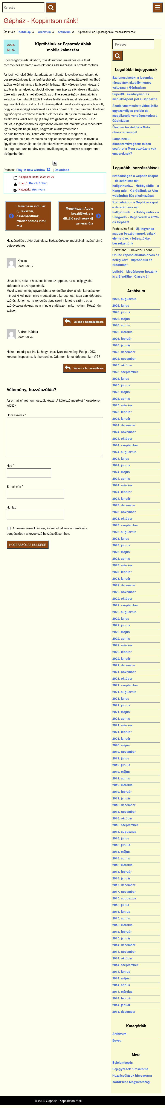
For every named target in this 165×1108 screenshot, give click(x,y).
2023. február (121, 572)
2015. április (121, 918)
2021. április (121, 718)
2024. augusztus (124, 452)
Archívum (38, 189)
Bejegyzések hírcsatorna (130, 1069)
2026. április (121, 325)
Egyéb (117, 1040)
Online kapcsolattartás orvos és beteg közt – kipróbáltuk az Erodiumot (135, 260)
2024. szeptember (125, 445)
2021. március (122, 725)
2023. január (121, 578)
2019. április (121, 778)
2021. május (121, 712)
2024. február (121, 492)
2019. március (122, 785)
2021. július (120, 698)
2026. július (120, 305)
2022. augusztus (124, 612)
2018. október (122, 818)
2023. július (120, 538)
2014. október (122, 958)
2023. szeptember (125, 525)
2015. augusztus (124, 898)
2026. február (121, 338)
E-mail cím (15, 486)
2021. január (121, 738)
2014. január (121, 1005)
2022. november (124, 592)
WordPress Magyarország (131, 1082)
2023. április (121, 558)
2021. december (123, 665)
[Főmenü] (158, 7)
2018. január (121, 878)
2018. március (122, 865)
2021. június (121, 705)
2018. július (120, 838)
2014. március (122, 991)
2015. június (121, 911)
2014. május (121, 978)
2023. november (124, 512)
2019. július (120, 758)
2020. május (121, 745)
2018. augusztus (124, 831)
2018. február (121, 871)
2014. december (123, 945)
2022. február (121, 652)
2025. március (122, 405)
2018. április (121, 858)
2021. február (121, 732)
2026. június (121, 312)
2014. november (124, 951)
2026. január (121, 345)
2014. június (121, 971)
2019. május (121, 771)
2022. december (123, 585)
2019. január (121, 798)
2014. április (121, 985)
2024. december (123, 425)
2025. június (121, 385)
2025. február (121, 412)
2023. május (121, 552)
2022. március (122, 645)
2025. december (123, 352)
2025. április (121, 398)
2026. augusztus (124, 299)
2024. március (122, 485)
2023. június (121, 545)
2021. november (124, 672)
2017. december (123, 885)
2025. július (120, 378)
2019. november (124, 751)
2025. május (121, 392)
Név (10, 465)
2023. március (122, 565)
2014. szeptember (125, 965)
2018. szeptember (125, 825)
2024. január (121, 498)
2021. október (122, 678)
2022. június (121, 625)
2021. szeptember (125, 685)
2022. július (120, 618)
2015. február (121, 931)
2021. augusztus (124, 692)
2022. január (121, 658)
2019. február (121, 791)
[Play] (55, 163)
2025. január (121, 418)
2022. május (121, 632)
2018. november (124, 811)
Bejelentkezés (122, 1062)
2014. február (121, 998)
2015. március (122, 925)
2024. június (121, 465)
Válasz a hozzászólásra (88, 322)
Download (62, 170)
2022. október (122, 598)
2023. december (123, 505)
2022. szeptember (125, 605)
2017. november (124, 891)
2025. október (122, 365)
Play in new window (30, 170)
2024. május (121, 472)
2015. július (120, 905)
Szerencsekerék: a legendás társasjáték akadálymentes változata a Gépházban (132, 82)
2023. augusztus (124, 532)
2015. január (121, 938)
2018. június (121, 845)
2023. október (122, 518)
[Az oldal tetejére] (153, 1096)
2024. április (121, 478)
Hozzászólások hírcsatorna (132, 1075)
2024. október (122, 438)
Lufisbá (118, 271)
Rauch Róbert (38, 183)
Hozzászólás (16, 415)
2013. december (123, 1011)
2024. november (124, 432)
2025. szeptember (125, 372)
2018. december (123, 805)
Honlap (11, 507)
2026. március (122, 332)
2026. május (121, 319)
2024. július (120, 458)
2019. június (121, 765)
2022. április (121, 638)
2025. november (124, 358)
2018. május (121, 851)
